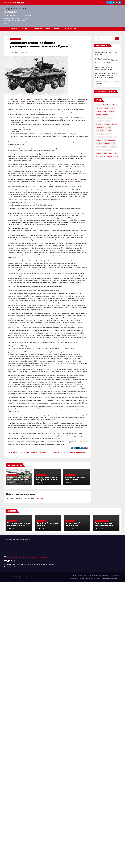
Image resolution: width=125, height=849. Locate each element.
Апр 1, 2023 (12, 528)
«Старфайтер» (100, 137)
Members (80, 575)
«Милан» (98, 114)
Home (74, 575)
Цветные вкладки (69, 29)
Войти (89, 575)
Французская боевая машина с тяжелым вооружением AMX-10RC (18, 480)
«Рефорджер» (100, 127)
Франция (102, 156)
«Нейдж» (109, 117)
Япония (116, 156)
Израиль (98, 153)
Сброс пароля (96, 578)
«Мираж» (105, 114)
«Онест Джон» (100, 121)
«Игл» (113, 108)
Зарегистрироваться (106, 575)
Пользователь (116, 575)
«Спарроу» (109, 134)
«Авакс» (98, 105)
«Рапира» (107, 124)
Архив (56, 29)
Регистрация (89, 578)
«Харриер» (107, 143)
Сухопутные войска (16, 39)
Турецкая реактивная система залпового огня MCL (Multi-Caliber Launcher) (106, 52)
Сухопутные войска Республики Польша (47, 478)
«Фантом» (99, 143)
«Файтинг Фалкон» (110, 140)
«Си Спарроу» (100, 134)
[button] (119, 28)
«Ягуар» (98, 150)
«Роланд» (108, 127)
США (115, 153)
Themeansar (34, 577)
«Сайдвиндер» (100, 130)
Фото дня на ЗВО (115, 578)
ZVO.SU (10, 12)
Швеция (109, 156)
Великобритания (107, 150)
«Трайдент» (99, 140)
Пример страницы (73, 578)
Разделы (24, 29)
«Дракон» (107, 108)
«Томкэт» (108, 137)
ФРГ (26, 52)
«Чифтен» (113, 146)
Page (85, 575)
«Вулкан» (115, 105)
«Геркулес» (99, 108)
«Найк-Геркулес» (100, 117)
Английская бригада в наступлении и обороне (27, 452)
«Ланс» (105, 111)
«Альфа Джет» (106, 105)
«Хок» (113, 143)
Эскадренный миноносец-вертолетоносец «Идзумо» (74, 526)
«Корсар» (98, 111)
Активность (37, 29)
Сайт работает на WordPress (11, 577)
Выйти (98, 575)
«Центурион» (105, 146)
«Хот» (97, 146)
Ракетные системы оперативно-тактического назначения (75, 480)
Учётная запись (106, 578)
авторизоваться (39, 498)
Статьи (14, 29)
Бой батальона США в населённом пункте (69, 452)
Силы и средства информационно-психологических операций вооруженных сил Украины (106, 75)
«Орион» (108, 121)
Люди (48, 29)
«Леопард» (112, 111)
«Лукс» (23, 52)
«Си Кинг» (109, 130)
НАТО (28, 101)
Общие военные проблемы (102, 520)
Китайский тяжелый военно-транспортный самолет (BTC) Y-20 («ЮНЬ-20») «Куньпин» (106, 60)
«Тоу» (115, 137)
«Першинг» (99, 124)
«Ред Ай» (114, 124)
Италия (105, 153)
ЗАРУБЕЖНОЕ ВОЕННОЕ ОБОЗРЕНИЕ (17, 539)
